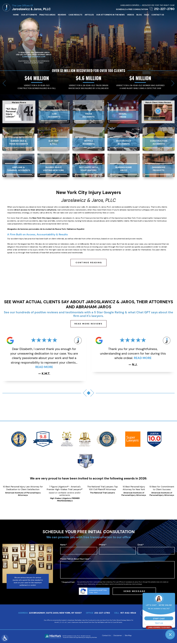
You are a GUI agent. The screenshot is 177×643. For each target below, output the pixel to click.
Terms (96, 592)
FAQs (146, 14)
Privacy (91, 592)
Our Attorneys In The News (110, 14)
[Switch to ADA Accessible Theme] (4, 638)
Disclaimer (118, 635)
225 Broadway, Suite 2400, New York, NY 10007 (55, 612)
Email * (141, 545)
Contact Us (157, 14)
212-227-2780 (164, 9)
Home (16, 14)
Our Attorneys (29, 14)
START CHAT (159, 618)
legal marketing (79, 637)
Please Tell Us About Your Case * (75, 559)
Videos (130, 14)
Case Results (75, 14)
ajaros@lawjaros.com (33, 57)
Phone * (102, 545)
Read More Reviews (88, 323)
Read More (73, 358)
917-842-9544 (128, 612)
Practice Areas (47, 14)
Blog (139, 14)
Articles (89, 14)
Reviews (62, 14)
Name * (63, 545)
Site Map (128, 635)
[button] (4, 83)
